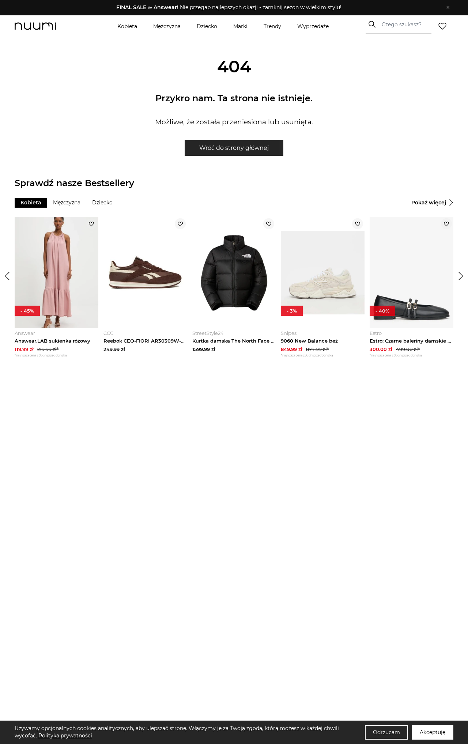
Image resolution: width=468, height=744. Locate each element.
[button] (229, 8)
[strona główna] (47, 26)
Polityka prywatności (65, 735)
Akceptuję (432, 732)
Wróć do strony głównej (234, 147)
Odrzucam (386, 732)
